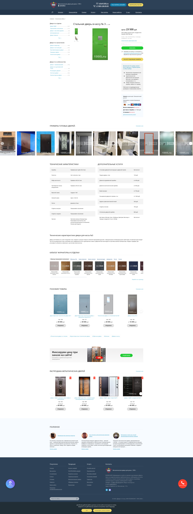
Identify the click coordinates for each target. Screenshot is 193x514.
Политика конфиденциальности (56, 488)
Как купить (104, 12)
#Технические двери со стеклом (59, 336)
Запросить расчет (136, 5)
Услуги (93, 12)
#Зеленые (106, 336)
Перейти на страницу (137, 279)
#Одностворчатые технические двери (80, 336)
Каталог (60, 12)
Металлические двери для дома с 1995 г (69, 4)
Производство (91, 471)
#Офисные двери (96, 336)
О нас (128, 12)
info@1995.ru (104, 3)
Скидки (84, 12)
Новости (52, 482)
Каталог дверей (72, 468)
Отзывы (52, 479)
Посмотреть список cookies (102, 510)
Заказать (132, 48)
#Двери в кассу (116, 336)
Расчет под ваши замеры (132, 59)
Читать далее (53, 449)
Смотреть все (139, 126)
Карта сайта (53, 485)
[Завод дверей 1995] (53, 4)
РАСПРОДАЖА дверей (74, 471)
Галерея (89, 485)
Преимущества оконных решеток (66, 435)
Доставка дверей (91, 474)
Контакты (139, 12)
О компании (53, 474)
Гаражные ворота (73, 476)
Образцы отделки (73, 482)
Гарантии (89, 479)
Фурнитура (71, 485)
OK (87, 510)
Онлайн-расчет (91, 468)
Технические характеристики (129, 40)
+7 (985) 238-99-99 (102, 6)
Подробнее (126, 355)
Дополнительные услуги (129, 114)
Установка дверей (92, 476)
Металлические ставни (74, 479)
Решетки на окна (73, 474)
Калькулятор (73, 12)
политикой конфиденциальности (132, 53)
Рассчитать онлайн (118, 5)
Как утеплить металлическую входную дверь (99, 435)
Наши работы (117, 12)
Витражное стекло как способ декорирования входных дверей (129, 435)
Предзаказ (60, 325)
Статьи (52, 476)
